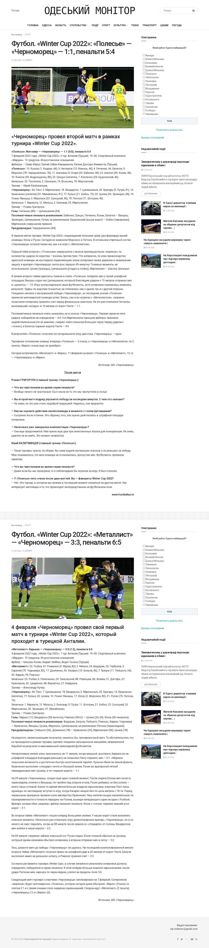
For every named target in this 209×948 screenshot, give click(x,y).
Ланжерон (151, 73)
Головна (32, 25)
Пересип (150, 92)
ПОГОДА (177, 25)
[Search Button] (194, 10)
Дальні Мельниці (154, 70)
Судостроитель (153, 95)
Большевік (151, 63)
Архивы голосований (152, 137)
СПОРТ (106, 25)
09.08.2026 (169, 232)
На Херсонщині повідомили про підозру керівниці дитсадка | (180, 259)
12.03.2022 (16, 60)
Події (95, 25)
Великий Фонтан (154, 66)
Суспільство (78, 25)
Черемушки (151, 114)
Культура (120, 25)
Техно (135, 25)
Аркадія (149, 55)
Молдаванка (152, 88)
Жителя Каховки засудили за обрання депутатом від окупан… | (179, 224)
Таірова (149, 103)
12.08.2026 (147, 170)
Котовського (152, 99)
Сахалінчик (151, 107)
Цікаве (164, 25)
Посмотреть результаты (169, 130)
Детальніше (150, 194)
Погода (15, 10)
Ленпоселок (152, 77)
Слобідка (150, 110)
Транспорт (149, 25)
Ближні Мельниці (154, 59)
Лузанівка (150, 81)
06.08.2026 (149, 248)
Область (60, 25)
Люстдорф (151, 84)
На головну (16, 35)
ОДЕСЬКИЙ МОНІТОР (89, 11)
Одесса (46, 25)
